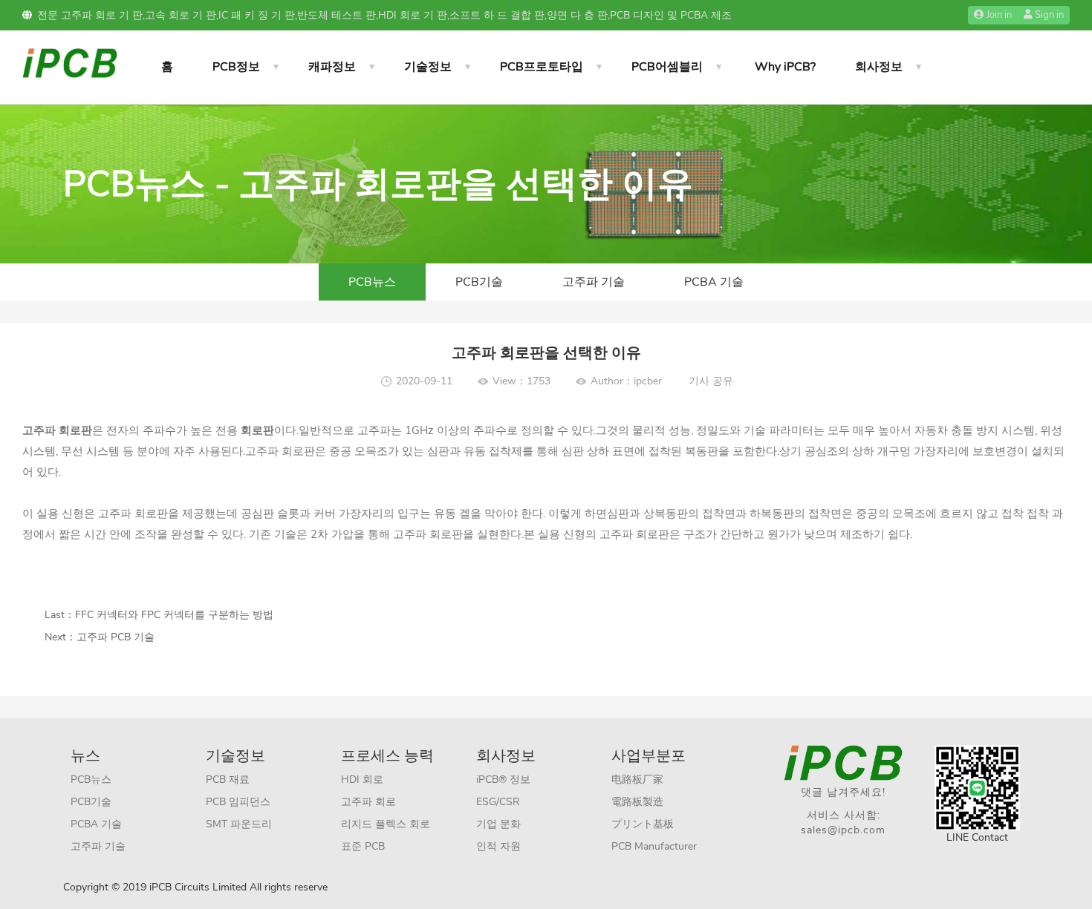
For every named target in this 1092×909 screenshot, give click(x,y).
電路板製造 (637, 802)
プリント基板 (642, 824)
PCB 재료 (228, 779)
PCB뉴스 (372, 282)
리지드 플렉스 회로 (385, 824)
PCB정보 (236, 67)
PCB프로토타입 (541, 67)
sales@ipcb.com (843, 830)
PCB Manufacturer (654, 846)
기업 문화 (498, 824)
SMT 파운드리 (239, 824)
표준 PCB (363, 846)
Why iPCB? (785, 67)
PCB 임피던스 (238, 802)
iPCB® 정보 (503, 779)
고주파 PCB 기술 (116, 637)
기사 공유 (711, 381)
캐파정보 (332, 67)
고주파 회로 (368, 802)
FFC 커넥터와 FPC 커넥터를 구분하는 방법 (174, 615)
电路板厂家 (637, 779)
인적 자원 (498, 846)
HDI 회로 (362, 779)
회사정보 (879, 67)
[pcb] (69, 62)
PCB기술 (479, 282)
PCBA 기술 (714, 282)
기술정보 (428, 67)
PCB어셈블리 (667, 67)
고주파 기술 (593, 282)
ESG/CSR (498, 802)
